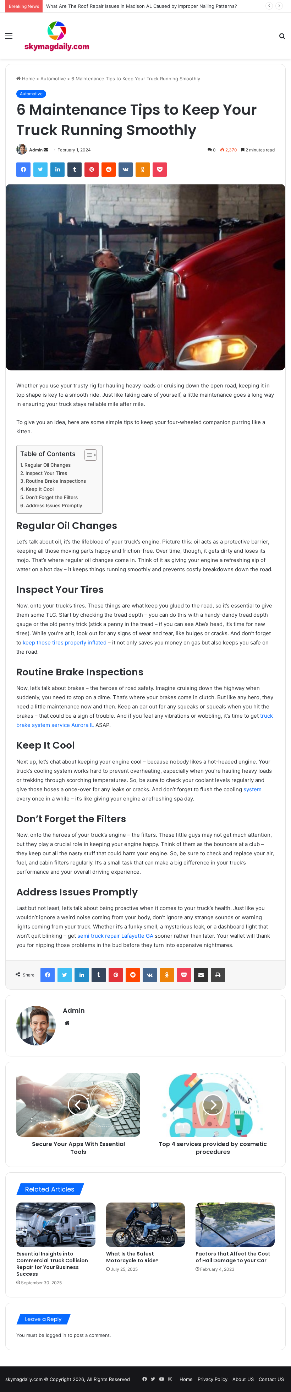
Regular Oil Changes (47, 465)
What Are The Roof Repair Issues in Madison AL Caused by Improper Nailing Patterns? (141, 6)
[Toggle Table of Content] (87, 455)
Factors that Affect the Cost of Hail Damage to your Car (233, 1257)
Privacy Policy (212, 1379)
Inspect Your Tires (46, 473)
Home (28, 78)
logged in (56, 1335)
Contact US (271, 1379)
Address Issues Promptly (54, 505)
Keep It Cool (40, 489)
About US (243, 1379)
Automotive (53, 78)
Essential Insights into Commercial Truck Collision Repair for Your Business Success (52, 1264)
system (252, 789)
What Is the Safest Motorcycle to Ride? (132, 1257)
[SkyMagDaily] (56, 36)
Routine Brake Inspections (56, 481)
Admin (36, 149)
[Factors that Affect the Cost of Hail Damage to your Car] (235, 1225)
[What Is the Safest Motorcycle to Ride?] (145, 1225)
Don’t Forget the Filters (52, 497)
